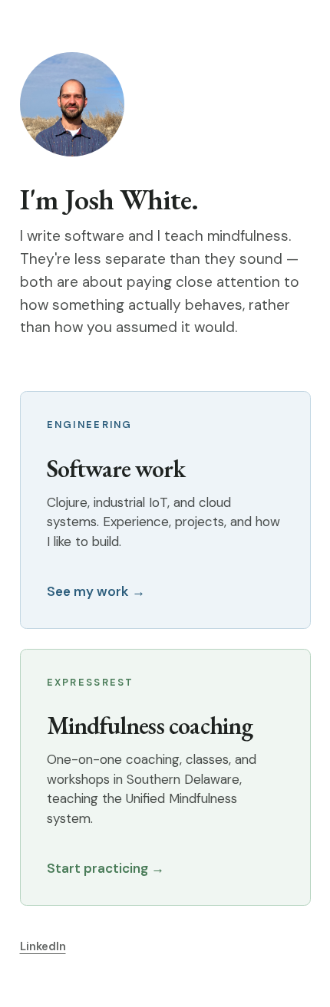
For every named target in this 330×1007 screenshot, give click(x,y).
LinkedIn (43, 946)
